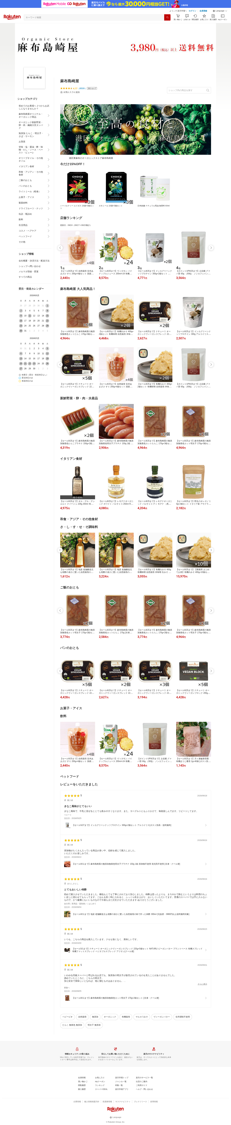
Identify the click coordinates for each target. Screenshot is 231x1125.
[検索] (167, 17)
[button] (220, 11)
